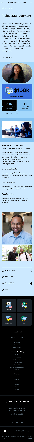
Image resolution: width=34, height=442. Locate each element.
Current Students (17, 347)
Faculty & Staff (9, 283)
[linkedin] (17, 422)
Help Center (17, 387)
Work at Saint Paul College (17, 367)
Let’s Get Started (17, 335)
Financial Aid (17, 345)
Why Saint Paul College (17, 337)
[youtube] (22, 422)
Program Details (10, 270)
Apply (7, 289)
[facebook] (7, 422)
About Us (17, 354)
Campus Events (17, 382)
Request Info (8, 323)
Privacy (30, 438)
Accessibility (17, 379)
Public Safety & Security (17, 364)
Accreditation (17, 357)
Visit (24, 309)
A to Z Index (17, 377)
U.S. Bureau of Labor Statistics (12, 113)
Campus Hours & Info (17, 362)
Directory (17, 384)
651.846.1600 (18, 414)
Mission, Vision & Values (17, 359)
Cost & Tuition (9, 276)
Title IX (17, 389)
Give (24, 323)
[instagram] (26, 422)
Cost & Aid (17, 342)
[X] (12, 422)
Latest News (17, 369)
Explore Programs (17, 340)
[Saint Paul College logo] (17, 2)
